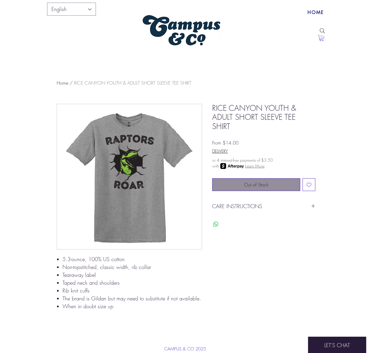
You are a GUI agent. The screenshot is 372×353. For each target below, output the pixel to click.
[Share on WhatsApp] (215, 224)
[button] (321, 38)
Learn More (254, 166)
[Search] (322, 31)
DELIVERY (220, 151)
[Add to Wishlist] (309, 184)
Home (62, 83)
